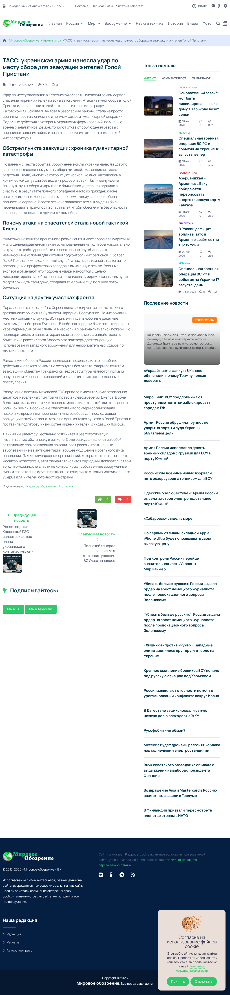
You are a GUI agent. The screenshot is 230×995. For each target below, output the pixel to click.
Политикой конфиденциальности (192, 968)
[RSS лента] (133, 874)
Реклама (81, 6)
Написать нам (102, 6)
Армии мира (52, 40)
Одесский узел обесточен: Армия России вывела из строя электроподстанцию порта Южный (181, 498)
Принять (178, 981)
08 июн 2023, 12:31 (21, 85)
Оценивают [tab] (201, 78)
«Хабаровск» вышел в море (168, 518)
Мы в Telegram (40, 609)
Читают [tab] (150, 78)
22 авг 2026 (184, 253)
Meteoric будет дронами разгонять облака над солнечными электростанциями (182, 747)
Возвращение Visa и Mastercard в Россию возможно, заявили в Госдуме (180, 793)
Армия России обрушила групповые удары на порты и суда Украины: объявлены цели (176, 428)
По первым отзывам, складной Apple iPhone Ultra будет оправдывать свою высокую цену (177, 538)
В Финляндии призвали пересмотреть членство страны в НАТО (178, 813)
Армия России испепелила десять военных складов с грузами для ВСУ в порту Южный (177, 453)
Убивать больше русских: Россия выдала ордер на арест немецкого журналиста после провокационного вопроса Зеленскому (180, 591)
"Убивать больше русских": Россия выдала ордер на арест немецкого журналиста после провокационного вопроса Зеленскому (182, 622)
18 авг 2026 (184, 123)
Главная (55, 23)
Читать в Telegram (129, 6)
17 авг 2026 (189, 292)
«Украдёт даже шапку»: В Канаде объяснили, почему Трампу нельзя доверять (175, 375)
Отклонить (203, 981)
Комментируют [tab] (174, 78)
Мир (91, 23)
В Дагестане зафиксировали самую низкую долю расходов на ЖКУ (175, 713)
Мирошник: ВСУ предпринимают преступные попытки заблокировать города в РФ (177, 402)
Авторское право (19, 950)
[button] (225, 24)
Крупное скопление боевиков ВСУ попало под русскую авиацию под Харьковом (181, 673)
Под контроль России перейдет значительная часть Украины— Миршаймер (172, 564)
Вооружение (116, 23)
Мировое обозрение (24, 40)
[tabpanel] (182, 189)
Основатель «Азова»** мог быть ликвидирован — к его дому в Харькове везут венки (199, 103)
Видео (192, 23)
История (175, 23)
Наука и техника (150, 23)
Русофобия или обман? (164, 730)
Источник (66, 486)
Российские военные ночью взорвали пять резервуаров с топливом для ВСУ (178, 476)
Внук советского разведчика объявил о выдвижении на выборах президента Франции (179, 770)
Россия (72, 23)
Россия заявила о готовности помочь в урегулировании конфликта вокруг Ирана (181, 693)
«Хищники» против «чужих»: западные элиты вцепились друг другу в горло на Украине (179, 650)
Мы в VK (13, 609)
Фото (207, 23)
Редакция (14, 934)
